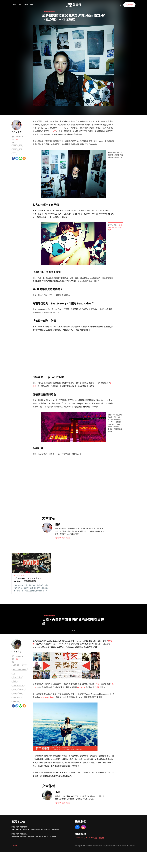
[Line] (20, 158)
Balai (20, 693)
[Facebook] (13, 158)
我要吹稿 (129, 5)
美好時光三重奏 (17, 677)
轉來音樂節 (16, 701)
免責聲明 (15, 846)
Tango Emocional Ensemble (20, 669)
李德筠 (14, 689)
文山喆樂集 (16, 665)
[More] (24, 158)
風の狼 (14, 145)
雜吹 (32, 5)
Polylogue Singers (47, 697)
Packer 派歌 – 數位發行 (97, 838)
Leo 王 (53, 131)
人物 (14, 5)
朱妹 (20, 149)
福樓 (20, 145)
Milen (14, 154)
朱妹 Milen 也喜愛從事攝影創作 (115, 227)
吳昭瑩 (24, 665)
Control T (81, 687)
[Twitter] (16, 158)
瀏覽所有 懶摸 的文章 (62, 538)
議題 (20, 5)
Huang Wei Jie (16, 697)
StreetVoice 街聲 (81, 838)
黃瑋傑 (14, 681)
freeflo (15, 149)
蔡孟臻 (97, 687)
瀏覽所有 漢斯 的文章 (62, 803)
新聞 (26, 5)
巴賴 (97, 684)
